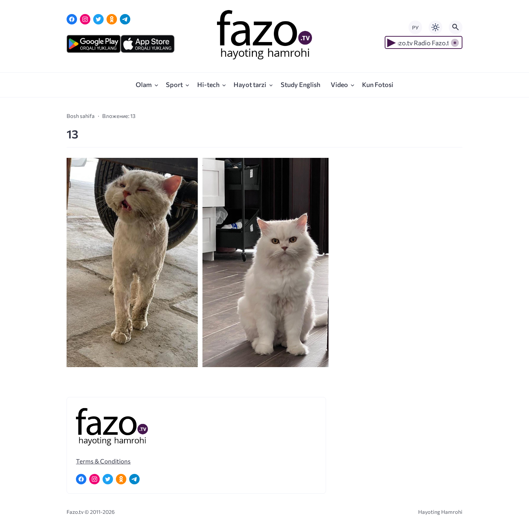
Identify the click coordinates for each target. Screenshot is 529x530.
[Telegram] (125, 19)
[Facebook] (72, 19)
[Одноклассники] (112, 19)
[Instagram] (85, 19)
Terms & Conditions (103, 461)
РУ (415, 27)
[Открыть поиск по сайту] (455, 27)
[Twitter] (98, 19)
